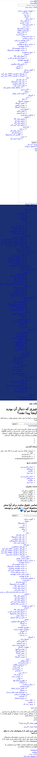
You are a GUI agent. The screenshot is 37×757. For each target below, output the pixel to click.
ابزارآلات (22, 375)
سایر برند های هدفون (17, 295)
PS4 (23, 99)
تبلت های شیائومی (18, 83)
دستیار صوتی (20, 308)
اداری (19, 66)
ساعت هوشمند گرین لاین (16, 261)
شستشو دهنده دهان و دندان (15, 385)
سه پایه (26, 15)
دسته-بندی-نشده (27, 36)
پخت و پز (26, 26)
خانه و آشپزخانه (27, 24)
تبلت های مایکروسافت (17, 231)
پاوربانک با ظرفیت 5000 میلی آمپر (13, 239)
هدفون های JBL (19, 119)
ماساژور (22, 42)
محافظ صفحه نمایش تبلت (12, 87)
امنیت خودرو (24, 23)
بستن (35, 710)
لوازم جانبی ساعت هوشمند (19, 265)
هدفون (26, 117)
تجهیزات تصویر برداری (25, 11)
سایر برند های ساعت (17, 263)
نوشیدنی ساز (16, 369)
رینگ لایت (25, 13)
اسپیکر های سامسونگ (17, 306)
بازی (27, 97)
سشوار (22, 383)
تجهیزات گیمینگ (23, 101)
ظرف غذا (17, 367)
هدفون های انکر (19, 123)
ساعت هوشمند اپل (18, 48)
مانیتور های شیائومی (18, 64)
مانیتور (26, 62)
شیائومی (22, 218)
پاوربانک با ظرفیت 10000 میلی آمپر (13, 74)
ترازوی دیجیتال (20, 391)
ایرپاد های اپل (16, 133)
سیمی (23, 137)
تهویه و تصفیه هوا (23, 28)
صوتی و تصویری (27, 52)
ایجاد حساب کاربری (30, 727)
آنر (24, 222)
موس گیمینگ (20, 346)
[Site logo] (33, 1)
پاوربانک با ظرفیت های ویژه (15, 245)
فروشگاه (30, 469)
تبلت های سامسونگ (18, 82)
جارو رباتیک (21, 32)
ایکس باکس (21, 111)
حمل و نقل (29, 19)
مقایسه (30, 471)
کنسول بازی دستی (18, 338)
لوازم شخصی (24, 380)
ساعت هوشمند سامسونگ (16, 50)
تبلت (27, 78)
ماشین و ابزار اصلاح (18, 381)
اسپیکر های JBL (19, 56)
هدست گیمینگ (20, 107)
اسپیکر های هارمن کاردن (16, 58)
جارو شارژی (20, 34)
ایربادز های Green (19, 280)
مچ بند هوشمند (24, 267)
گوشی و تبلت (28, 70)
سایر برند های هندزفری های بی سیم (12, 284)
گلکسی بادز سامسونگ (13, 135)
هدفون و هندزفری (27, 115)
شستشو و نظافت (23, 30)
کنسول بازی (24, 109)
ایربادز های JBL (19, 278)
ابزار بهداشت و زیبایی (21, 40)
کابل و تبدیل (25, 89)
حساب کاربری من (27, 467)
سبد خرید (30, 473)
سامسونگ (21, 214)
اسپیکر (26, 54)
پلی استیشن (21, 113)
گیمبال (26, 17)
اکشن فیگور (25, 353)
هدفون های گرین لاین (17, 125)
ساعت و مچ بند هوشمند (25, 44)
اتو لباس (18, 363)
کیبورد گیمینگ (20, 103)
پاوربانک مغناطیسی (18, 237)
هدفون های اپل (20, 121)
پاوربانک (26, 72)
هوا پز (19, 371)
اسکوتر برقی (24, 21)
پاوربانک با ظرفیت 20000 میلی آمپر (13, 76)
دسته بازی (21, 348)
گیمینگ (18, 68)
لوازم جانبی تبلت (19, 85)
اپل (24, 216)
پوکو (23, 220)
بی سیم (22, 129)
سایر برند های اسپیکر (17, 310)
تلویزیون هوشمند (23, 60)
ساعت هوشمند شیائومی (16, 259)
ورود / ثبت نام (28, 704)
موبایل (26, 91)
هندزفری (26, 127)
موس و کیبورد (20, 105)
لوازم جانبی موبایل (18, 93)
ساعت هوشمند (24, 46)
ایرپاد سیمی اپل (15, 138)
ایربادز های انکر (15, 131)
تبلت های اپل (20, 80)
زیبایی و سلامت (27, 38)
